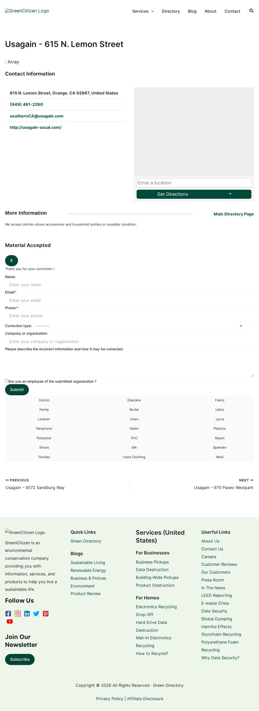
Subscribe (20, 659)
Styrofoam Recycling (221, 634)
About (211, 11)
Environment (83, 586)
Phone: (11, 308)
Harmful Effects (216, 626)
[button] (151, 11)
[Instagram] (17, 613)
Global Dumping (216, 618)
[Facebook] (8, 613)
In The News (213, 587)
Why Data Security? (220, 657)
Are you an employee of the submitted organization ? (52, 381)
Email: (10, 292)
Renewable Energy (88, 570)
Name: (10, 277)
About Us (210, 541)
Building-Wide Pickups (157, 577)
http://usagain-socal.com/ (35, 127)
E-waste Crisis (215, 603)
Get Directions (172, 194)
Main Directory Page (234, 213)
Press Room (212, 579)
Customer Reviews (219, 564)
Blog (192, 11)
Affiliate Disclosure (145, 698)
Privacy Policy (109, 698)
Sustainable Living (88, 562)
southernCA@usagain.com (36, 115)
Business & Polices (88, 578)
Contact (232, 11)
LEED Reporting (216, 595)
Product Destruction (155, 585)
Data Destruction (152, 569)
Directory (171, 11)
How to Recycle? (152, 653)
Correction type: (18, 326)
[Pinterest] (45, 613)
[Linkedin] (27, 613)
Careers (208, 556)
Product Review (86, 593)
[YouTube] (10, 621)
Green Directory (86, 541)
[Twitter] (36, 613)
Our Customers (215, 572)
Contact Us (212, 548)
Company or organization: (26, 333)
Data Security (214, 611)
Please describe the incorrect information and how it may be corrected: (64, 349)
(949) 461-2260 (26, 104)
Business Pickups (152, 562)
